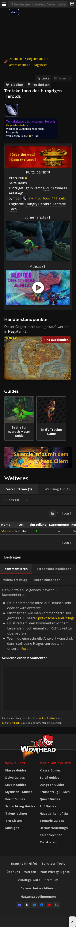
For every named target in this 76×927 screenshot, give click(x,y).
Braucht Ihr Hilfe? (24, 863)
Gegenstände (36, 59)
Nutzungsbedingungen (38, 896)
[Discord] (19, 905)
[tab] (19, 489)
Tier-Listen (48, 842)
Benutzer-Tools (53, 863)
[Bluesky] (34, 905)
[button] (35, 350)
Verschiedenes (18, 65)
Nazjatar (15, 331)
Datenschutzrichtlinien (38, 888)
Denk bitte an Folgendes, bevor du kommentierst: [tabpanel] (38, 656)
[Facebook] (42, 905)
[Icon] (11, 110)
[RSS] (56, 905)
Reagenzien (40, 65)
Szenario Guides (52, 821)
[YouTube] (49, 905)
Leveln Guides (15, 785)
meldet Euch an (47, 717)
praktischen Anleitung (55, 618)
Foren (26, 648)
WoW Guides (15, 763)
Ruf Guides (48, 806)
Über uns (13, 872)
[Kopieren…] (52, 513)
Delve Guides (15, 777)
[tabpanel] (38, 528)
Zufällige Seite (29, 880)
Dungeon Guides (52, 785)
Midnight (12, 828)
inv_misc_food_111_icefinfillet (50, 198)
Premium (51, 880)
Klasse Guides (15, 770)
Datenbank (15, 59)
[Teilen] (72, 4)
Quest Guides (50, 799)
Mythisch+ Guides (18, 792)
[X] (27, 905)
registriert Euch (11, 722)
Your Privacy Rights (55, 872)
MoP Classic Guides (55, 763)
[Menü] (4, 4)
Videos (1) (38, 266)
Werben (30, 872)
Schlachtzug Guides (20, 806)
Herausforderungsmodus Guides (56, 828)
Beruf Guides (15, 799)
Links (45, 78)
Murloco (7, 531)
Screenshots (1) (38, 217)
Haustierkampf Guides (56, 813)
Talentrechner (16, 813)
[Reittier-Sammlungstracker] (38, 457)
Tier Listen (13, 821)
